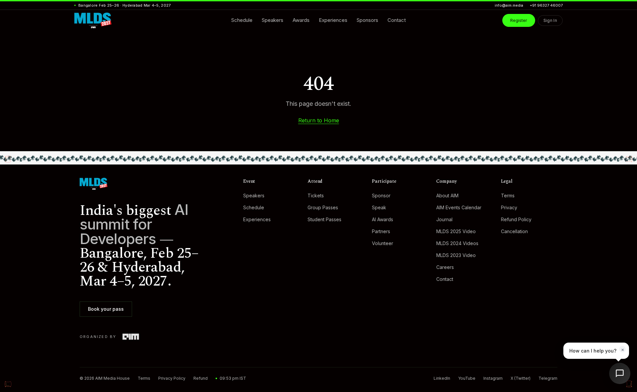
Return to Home (318, 120)
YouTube (466, 378)
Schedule (253, 207)
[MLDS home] (155, 184)
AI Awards (382, 219)
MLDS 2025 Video (456, 231)
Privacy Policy (171, 378)
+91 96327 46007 (546, 5)
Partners (381, 231)
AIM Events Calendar (459, 207)
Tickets (316, 195)
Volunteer (382, 243)
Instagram (493, 378)
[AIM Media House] (130, 337)
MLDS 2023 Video (456, 255)
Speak (379, 207)
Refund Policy (516, 219)
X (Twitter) (521, 378)
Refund (200, 378)
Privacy (509, 207)
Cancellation (514, 231)
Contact (445, 279)
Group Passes (323, 207)
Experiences (257, 219)
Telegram (547, 378)
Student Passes (324, 219)
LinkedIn (442, 378)
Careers (445, 267)
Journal (445, 219)
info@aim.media (509, 5)
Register (518, 20)
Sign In (550, 20)
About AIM (448, 195)
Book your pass (106, 309)
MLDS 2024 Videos (458, 243)
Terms (508, 195)
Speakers (253, 195)
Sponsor (381, 195)
